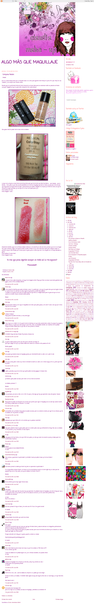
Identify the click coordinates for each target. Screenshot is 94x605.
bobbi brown (82, 283)
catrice (82, 284)
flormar (80, 292)
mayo (70, 235)
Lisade (6, 368)
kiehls (83, 297)
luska (6, 359)
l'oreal (90, 297)
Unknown (7, 408)
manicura (68, 302)
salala (71, 316)
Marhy (6, 464)
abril (70, 237)
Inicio (34, 599)
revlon (12, 271)
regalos (67, 314)
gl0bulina (7, 559)
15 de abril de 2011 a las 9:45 (11, 318)
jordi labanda (73, 297)
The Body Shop (89, 317)
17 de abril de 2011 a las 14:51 (11, 583)
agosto (70, 229)
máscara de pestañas (70, 303)
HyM (91, 294)
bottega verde (89, 283)
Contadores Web (70, 65)
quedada (85, 313)
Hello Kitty (85, 294)
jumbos (79, 297)
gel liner (90, 292)
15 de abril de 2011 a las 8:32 (11, 300)
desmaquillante (72, 291)
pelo (84, 308)
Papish (6, 570)
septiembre (71, 228)
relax (72, 314)
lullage (83, 300)
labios (76, 298)
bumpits (77, 284)
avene (74, 281)
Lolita (6, 487)
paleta (90, 306)
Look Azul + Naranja (73, 244)
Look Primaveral (72, 258)
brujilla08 (7, 391)
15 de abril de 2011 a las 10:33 (11, 349)
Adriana (7, 287)
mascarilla (79, 303)
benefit (68, 283)
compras (8, 271)
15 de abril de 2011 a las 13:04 (11, 397)
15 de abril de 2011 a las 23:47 (12, 543)
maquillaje (75, 302)
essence (87, 291)
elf (81, 291)
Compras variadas (73, 246)
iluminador (68, 295)
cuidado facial (69, 289)
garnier (85, 292)
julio (70, 231)
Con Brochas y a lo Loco (10, 425)
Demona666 (8, 479)
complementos (87, 286)
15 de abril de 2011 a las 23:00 (12, 520)
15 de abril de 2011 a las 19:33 (12, 501)
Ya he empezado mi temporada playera (77, 255)
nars (89, 305)
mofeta (68, 305)
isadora (91, 295)
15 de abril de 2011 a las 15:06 (12, 432)
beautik (85, 281)
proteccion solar (79, 313)
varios (89, 319)
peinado (79, 308)
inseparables (79, 295)
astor (70, 281)
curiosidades (85, 289)
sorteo (73, 317)
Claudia (73, 155)
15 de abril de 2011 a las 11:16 (11, 373)
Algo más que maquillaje (29, 62)
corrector (79, 288)
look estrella (77, 300)
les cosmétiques (83, 298)
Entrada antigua (59, 599)
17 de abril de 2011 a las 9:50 (11, 567)
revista (81, 314)
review (76, 314)
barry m (81, 281)
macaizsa (7, 515)
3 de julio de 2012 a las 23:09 (11, 592)
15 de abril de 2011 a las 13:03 (11, 389)
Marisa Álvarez (8, 321)
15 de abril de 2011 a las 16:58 (12, 477)
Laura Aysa (7, 504)
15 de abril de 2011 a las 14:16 (11, 415)
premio (89, 311)
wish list (72, 320)
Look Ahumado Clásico (74, 253)
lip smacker (90, 298)
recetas (90, 313)
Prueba (70, 256)
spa (77, 317)
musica (81, 305)
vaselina (67, 320)
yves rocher (81, 320)
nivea (92, 305)
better (73, 282)
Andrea (6, 545)
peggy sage (74, 308)
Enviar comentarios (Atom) (14, 602)
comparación (77, 286)
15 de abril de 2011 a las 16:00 (11, 461)
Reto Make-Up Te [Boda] (74, 249)
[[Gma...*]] (7, 522)
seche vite (76, 316)
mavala (85, 303)
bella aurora (91, 281)
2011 (69, 222)
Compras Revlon (72, 247)
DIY (78, 291)
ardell (67, 281)
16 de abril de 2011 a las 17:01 (11, 557)
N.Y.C (85, 305)
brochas (72, 284)
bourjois (67, 284)
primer (73, 313)
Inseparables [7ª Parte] (74, 251)
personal (68, 310)
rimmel (67, 316)
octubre (70, 226)
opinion (74, 306)
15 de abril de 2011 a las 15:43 (12, 452)
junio (70, 233)
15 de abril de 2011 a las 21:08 (11, 512)
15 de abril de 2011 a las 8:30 (11, 284)
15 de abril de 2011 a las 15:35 (12, 441)
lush (86, 300)
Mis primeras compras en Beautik (76, 238)
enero (70, 269)
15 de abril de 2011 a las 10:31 (11, 337)
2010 (69, 270)
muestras (73, 305)
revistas (86, 314)
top (72, 319)
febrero (70, 267)
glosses (71, 294)
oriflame (85, 306)
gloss (67, 294)
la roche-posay (69, 298)
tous (76, 319)
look (68, 300)
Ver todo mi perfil (74, 159)
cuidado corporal (87, 288)
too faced (68, 319)
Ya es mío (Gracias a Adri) (74, 242)
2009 (69, 272)
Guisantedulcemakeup (10, 455)
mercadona (91, 303)
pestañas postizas (78, 309)
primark (68, 313)
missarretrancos (9, 311)
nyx (68, 307)
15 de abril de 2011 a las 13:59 (12, 406)
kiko (87, 297)
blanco (76, 283)
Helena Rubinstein (78, 294)
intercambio (86, 295)
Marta (6, 302)
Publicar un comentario (7, 596)
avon (77, 281)
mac (90, 300)
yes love (76, 320)
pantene (67, 308)
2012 (69, 220)
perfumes (90, 308)
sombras (68, 317)
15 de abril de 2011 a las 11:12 (11, 366)
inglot (72, 295)
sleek (91, 316)
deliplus (91, 289)
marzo (70, 265)
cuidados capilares (77, 289)
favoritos (75, 292)
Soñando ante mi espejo (10, 331)
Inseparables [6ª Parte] (74, 260)
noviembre (71, 224)
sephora (82, 316)
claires (85, 284)
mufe (78, 305)
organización (79, 306)
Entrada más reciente (7, 599)
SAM (6, 351)
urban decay (82, 319)
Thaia (6, 418)
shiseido (87, 316)
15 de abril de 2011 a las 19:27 (12, 484)
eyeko (70, 292)
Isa (5, 435)
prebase (84, 311)
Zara (6, 339)
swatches (82, 317)
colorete (69, 286)
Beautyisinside (8, 399)
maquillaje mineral (86, 302)
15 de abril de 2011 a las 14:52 (12, 423)
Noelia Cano (7, 277)
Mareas (7, 444)
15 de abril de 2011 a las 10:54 (11, 357)
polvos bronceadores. (76, 311)
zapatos (86, 320)
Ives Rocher (68, 297)
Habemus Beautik (73, 240)
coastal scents (90, 284)
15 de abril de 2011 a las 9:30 (11, 309)
